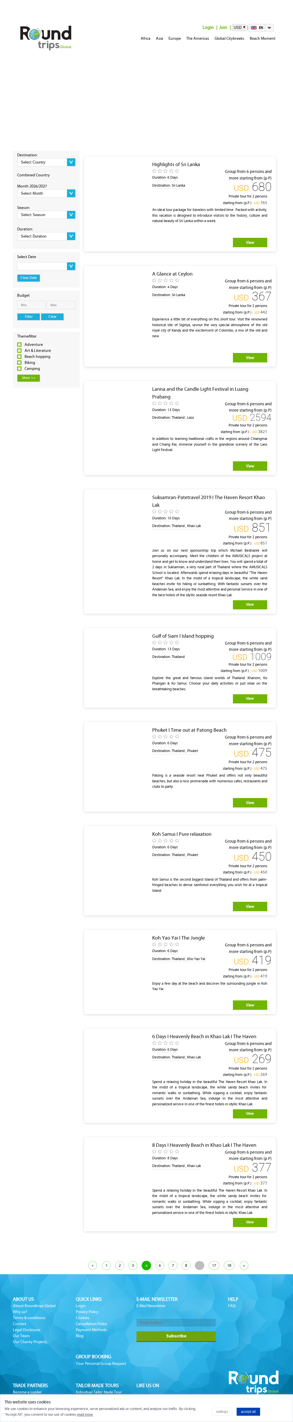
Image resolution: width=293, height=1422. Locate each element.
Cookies (82, 1317)
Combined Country (33, 175)
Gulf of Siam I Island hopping (183, 636)
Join (223, 27)
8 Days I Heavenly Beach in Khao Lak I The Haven (204, 1145)
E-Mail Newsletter (151, 1305)
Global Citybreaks (229, 38)
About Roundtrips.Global (34, 1305)
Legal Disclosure (26, 1329)
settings (222, 1412)
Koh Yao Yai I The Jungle (178, 938)
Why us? (20, 1311)
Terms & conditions (29, 1317)
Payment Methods (91, 1329)
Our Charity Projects (30, 1341)
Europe (175, 38)
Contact (19, 1323)
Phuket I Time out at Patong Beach (189, 730)
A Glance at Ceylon (172, 274)
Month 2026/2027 (32, 186)
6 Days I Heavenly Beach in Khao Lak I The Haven (204, 1036)
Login (208, 27)
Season (23, 207)
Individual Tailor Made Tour (99, 1392)
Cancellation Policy (91, 1323)
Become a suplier (27, 1392)
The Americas (197, 38)
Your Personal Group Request (101, 1363)
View (250, 242)
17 (214, 1265)
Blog (80, 1335)
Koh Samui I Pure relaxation (181, 834)
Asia (159, 38)
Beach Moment (263, 38)
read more (85, 1414)
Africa (146, 38)
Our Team (21, 1335)
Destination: (27, 155)
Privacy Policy (87, 1311)
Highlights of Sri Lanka (176, 164)
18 (229, 1265)
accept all (248, 1412)
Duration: (25, 229)
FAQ (231, 1305)
